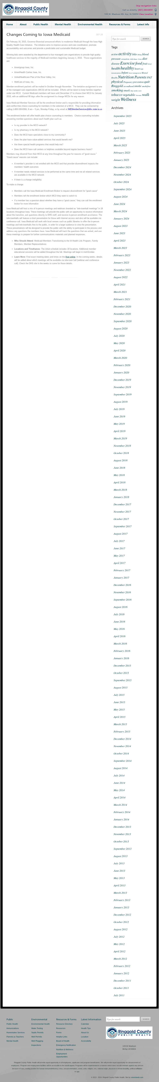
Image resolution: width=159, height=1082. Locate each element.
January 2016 (121, 658)
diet (144, 58)
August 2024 (120, 196)
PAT (149, 77)
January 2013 (121, 907)
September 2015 (123, 680)
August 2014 (120, 768)
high (141, 69)
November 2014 (122, 746)
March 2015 (120, 724)
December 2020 (122, 306)
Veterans (138, 95)
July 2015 (119, 695)
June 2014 (119, 783)
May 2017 (119, 555)
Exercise (127, 63)
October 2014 (121, 753)
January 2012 (121, 973)
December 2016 (122, 585)
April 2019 (119, 431)
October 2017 (121, 519)
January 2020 (121, 372)
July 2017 (119, 541)
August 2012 (120, 929)
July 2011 (119, 995)
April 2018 (119, 482)
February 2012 (122, 966)
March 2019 (120, 438)
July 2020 (119, 336)
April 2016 (119, 636)
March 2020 (120, 358)
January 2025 (121, 160)
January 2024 (121, 218)
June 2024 (119, 204)
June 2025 (119, 130)
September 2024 (123, 189)
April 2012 (119, 951)
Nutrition (126, 77)
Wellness (128, 99)
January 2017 (121, 577)
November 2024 (122, 174)
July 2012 (119, 936)
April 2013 (119, 885)
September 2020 (123, 321)
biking (140, 54)
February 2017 (122, 570)
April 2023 (119, 240)
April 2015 (119, 717)
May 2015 (119, 709)
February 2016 (122, 651)
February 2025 (122, 152)
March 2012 (120, 958)
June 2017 (119, 548)
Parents (140, 77)
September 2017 (123, 526)
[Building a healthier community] (25, 15)
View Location (146, 14)
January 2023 (121, 262)
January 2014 (121, 819)
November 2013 (122, 834)
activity (125, 53)
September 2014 (123, 761)
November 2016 (122, 592)
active (114, 54)
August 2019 (120, 401)
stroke (136, 91)
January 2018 (121, 497)
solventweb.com (137, 1077)
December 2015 (122, 665)
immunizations (116, 73)
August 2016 (120, 607)
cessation (125, 58)
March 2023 (120, 248)
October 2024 (121, 182)
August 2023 (120, 226)
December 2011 (122, 980)
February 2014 (122, 812)
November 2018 (122, 445)
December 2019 (122, 380)
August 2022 (120, 277)
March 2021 (120, 292)
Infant (124, 72)
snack (127, 90)
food (138, 63)
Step (131, 91)
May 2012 (119, 944)
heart (137, 68)
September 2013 (123, 848)
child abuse (133, 59)
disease (115, 63)
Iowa (130, 73)
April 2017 (119, 563)
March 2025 (120, 145)
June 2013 (119, 870)
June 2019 (119, 416)
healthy (127, 68)
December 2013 (122, 826)
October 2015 (121, 673)
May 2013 (119, 878)
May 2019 (119, 423)
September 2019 (123, 394)
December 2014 (122, 739)
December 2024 (122, 167)
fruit (145, 63)
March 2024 (120, 211)
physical (117, 81)
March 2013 (120, 892)
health (115, 68)
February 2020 (122, 365)
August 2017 (120, 533)
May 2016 (119, 629)
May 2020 (119, 343)
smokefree (146, 86)
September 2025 (123, 116)
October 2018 (121, 453)
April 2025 (119, 138)
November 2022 (122, 270)
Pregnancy (128, 81)
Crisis (140, 59)
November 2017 (122, 511)
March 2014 (120, 805)
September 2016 (123, 599)
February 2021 (122, 299)
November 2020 (122, 314)
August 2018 (120, 460)
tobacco (116, 94)
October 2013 (121, 841)
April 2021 (119, 284)
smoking (117, 89)
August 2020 (120, 328)
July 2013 (119, 863)
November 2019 (122, 387)
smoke (137, 86)
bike (134, 54)
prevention (138, 81)
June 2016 (119, 621)
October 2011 (121, 988)
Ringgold (117, 86)
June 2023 (119, 233)
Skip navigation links (146, 6)
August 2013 (120, 856)
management (137, 73)
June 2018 (119, 467)
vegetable (129, 94)
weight (115, 99)
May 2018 (119, 475)
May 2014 (119, 790)
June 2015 (119, 702)
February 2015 (122, 731)
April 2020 (119, 350)
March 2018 (120, 489)
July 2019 (119, 409)
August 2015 (120, 687)
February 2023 (122, 255)
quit (147, 81)
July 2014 (119, 775)
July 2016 (119, 614)
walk (145, 94)
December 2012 (122, 914)
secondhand (128, 86)
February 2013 (122, 900)
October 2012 (121, 922)
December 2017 (122, 504)
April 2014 (119, 797)
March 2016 (120, 643)
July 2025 (119, 123)
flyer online (70, 257)
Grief (150, 64)
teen (140, 91)
